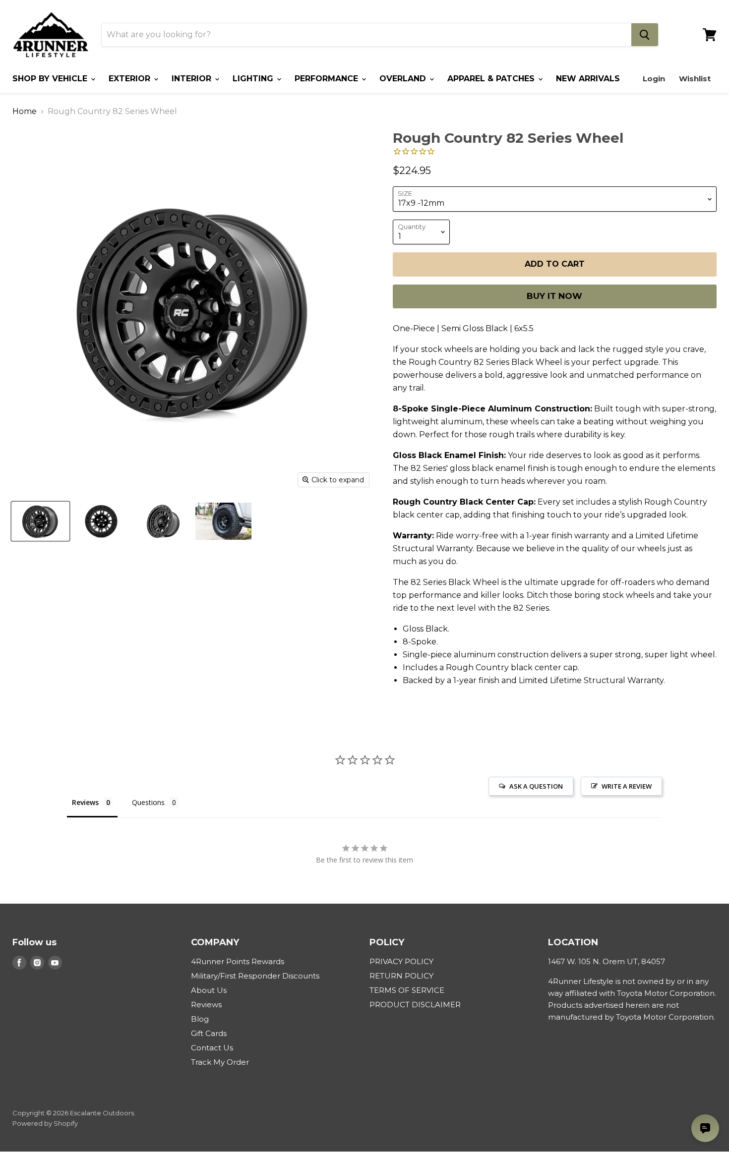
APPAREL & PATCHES (492, 78)
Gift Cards (209, 1033)
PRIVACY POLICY (401, 961)
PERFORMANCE (328, 78)
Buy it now (554, 296)
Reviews (206, 1004)
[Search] (644, 34)
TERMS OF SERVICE (406, 990)
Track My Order (220, 1062)
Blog (200, 1019)
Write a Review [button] (627, 786)
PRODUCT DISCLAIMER (415, 1004)
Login (654, 78)
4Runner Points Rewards (237, 961)
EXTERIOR (131, 78)
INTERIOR (193, 78)
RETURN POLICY (401, 975)
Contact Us (212, 1047)
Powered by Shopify (45, 1123)
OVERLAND (403, 78)
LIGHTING (254, 78)
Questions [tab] (148, 802)
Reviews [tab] (85, 802)
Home (24, 111)
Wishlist (695, 78)
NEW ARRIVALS (588, 78)
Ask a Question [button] (536, 786)
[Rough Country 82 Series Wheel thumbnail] (40, 521)
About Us (209, 990)
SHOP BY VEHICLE (51, 78)
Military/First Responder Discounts (255, 975)
